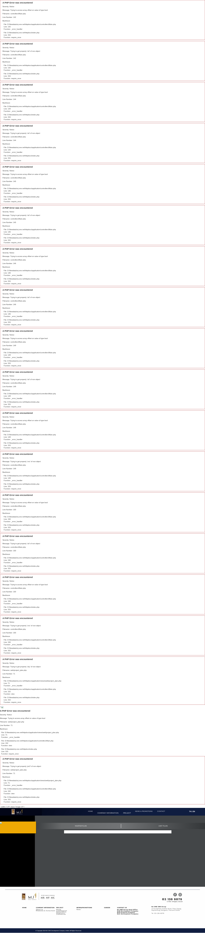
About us (39, 909)
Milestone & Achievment (45, 911)
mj (158, 907)
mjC (127, 914)
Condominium (61, 911)
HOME (90, 811)
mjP (126, 912)
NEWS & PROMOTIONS (144, 811)
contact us (122, 908)
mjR (127, 911)
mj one (127, 910)
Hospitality (60, 913)
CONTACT (161, 811)
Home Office (61, 912)
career (107, 908)
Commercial (61, 914)
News (79, 909)
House (58, 909)
